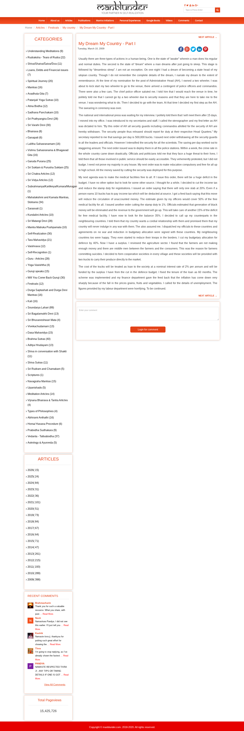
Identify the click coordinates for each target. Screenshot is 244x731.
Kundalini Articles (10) (40, 214)
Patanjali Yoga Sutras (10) (43, 100)
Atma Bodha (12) (37, 106)
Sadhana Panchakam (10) (43, 112)
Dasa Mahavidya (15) (40, 332)
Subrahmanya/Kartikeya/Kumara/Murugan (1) (49, 189)
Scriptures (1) (35, 375)
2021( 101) (34, 502)
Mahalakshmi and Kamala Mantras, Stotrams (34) (48, 200)
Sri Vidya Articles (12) (40, 180)
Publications (84, 20)
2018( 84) (33, 521)
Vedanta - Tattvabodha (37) (43, 436)
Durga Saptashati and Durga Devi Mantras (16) (47, 292)
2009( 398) (34, 579)
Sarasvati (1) (35, 208)
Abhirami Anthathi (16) (41, 417)
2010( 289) (34, 573)
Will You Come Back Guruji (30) (46, 277)
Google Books (153, 20)
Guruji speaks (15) (38, 271)
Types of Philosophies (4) (42, 411)
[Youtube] (190, 5)
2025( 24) (33, 476)
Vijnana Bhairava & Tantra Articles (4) (48, 402)
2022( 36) (33, 495)
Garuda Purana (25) (39, 161)
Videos (169, 20)
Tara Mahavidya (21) (40, 239)
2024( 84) (33, 482)
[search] (217, 9)
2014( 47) (33, 547)
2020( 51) (33, 508)
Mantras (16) (35, 87)
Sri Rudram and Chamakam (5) (46, 368)
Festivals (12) (35, 283)
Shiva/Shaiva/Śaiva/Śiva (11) (45, 63)
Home (42, 20)
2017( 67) (33, 528)
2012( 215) (34, 560)
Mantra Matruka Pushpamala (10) (47, 227)
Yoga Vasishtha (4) (39, 265)
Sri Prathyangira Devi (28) (43, 118)
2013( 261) (34, 553)
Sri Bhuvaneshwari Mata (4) (44, 320)
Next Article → (208, 37)
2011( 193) (34, 566)
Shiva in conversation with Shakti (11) (47, 354)
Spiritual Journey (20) (40, 81)
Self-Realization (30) (40, 233)
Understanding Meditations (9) (45, 51)
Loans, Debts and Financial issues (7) (48, 72)
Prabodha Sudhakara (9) (42, 430)
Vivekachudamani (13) (41, 326)
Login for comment (148, 329)
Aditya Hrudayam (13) (40, 345)
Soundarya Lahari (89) (41, 307)
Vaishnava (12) (36, 246)
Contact (199, 20)
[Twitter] (187, 5)
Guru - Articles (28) (38, 258)
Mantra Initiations (105, 20)
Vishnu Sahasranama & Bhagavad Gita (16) (48, 152)
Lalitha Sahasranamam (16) (44, 143)
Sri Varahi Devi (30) (39, 125)
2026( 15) (33, 470)
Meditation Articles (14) (41, 394)
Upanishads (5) (37, 387)
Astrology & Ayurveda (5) (42, 442)
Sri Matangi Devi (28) (40, 221)
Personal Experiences (130, 20)
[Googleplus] (196, 5)
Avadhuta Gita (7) (38, 93)
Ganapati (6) (35, 137)
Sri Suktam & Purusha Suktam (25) (48, 167)
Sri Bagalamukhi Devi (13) (43, 313)
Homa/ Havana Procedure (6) (45, 423)
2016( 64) (33, 534)
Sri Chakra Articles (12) (41, 173)
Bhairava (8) (35, 131)
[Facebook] (184, 5)
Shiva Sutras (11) (38, 362)
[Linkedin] (192, 5)
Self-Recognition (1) (39, 252)
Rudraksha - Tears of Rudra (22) (46, 57)
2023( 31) (33, 489)
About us (54, 20)
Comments (183, 20)
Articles (68, 20)
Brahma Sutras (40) (39, 338)
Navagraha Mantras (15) (42, 381)
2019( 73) (33, 515)
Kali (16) (33, 301)
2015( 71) (33, 541)
